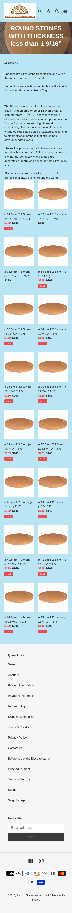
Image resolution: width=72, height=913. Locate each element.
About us (14, 675)
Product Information (21, 685)
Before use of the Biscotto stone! (29, 758)
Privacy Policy (17, 737)
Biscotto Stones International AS (33, 895)
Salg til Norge (16, 800)
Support (13, 789)
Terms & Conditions (21, 727)
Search (12, 664)
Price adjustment (19, 769)
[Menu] (65, 11)
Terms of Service (19, 779)
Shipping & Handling (21, 716)
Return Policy (17, 706)
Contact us (15, 748)
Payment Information (21, 695)
